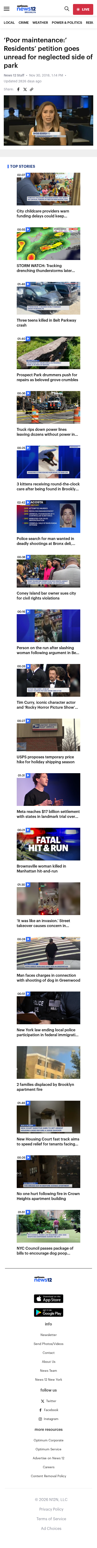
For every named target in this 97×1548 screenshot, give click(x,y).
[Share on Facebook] (18, 89)
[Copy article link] (31, 89)
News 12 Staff (14, 75)
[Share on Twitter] (25, 89)
